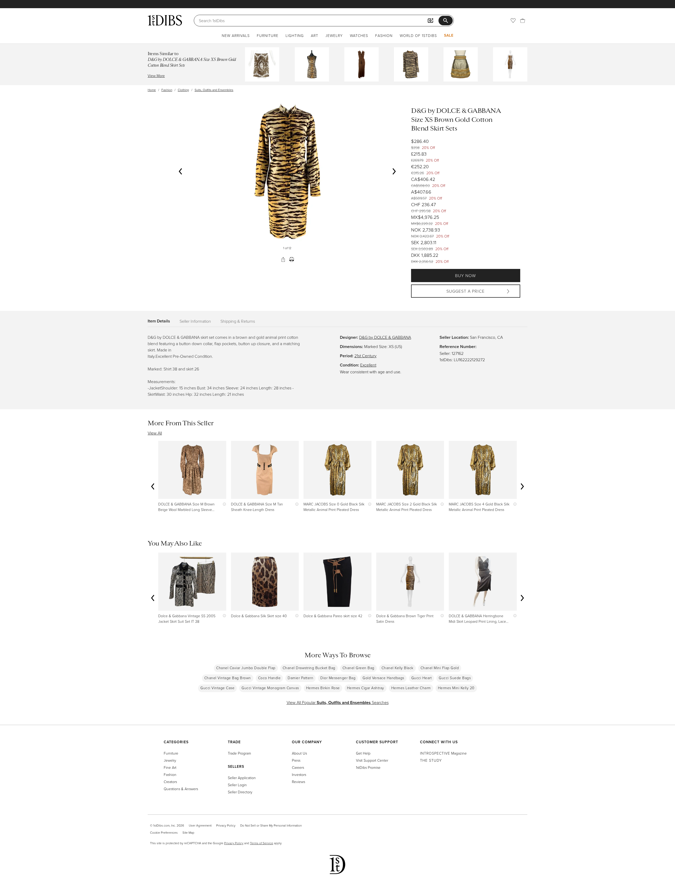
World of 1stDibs (418, 35)
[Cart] (522, 20)
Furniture (267, 35)
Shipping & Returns (237, 321)
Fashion (384, 35)
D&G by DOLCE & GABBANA (385, 337)
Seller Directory (240, 791)
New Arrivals (236, 35)
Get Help (363, 753)
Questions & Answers (181, 788)
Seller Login (237, 784)
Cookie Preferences (164, 832)
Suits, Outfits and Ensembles (214, 90)
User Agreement (200, 825)
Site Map (188, 832)
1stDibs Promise (368, 767)
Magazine (443, 753)
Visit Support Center (372, 760)
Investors (299, 774)
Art (314, 35)
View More (156, 75)
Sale (449, 35)
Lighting (295, 35)
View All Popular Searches (338, 702)
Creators (170, 781)
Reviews (298, 781)
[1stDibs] (165, 20)
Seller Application (242, 777)
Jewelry (334, 35)
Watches (359, 35)
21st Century (365, 356)
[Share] (283, 259)
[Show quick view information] (223, 504)
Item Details (159, 321)
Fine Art (170, 767)
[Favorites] (513, 20)
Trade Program (239, 753)
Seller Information (195, 321)
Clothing (183, 90)
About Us (299, 753)
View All (155, 433)
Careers (298, 767)
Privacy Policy (225, 825)
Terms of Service (261, 843)
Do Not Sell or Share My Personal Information (271, 825)
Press (296, 760)
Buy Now (465, 275)
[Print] (291, 259)
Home (152, 90)
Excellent (368, 365)
